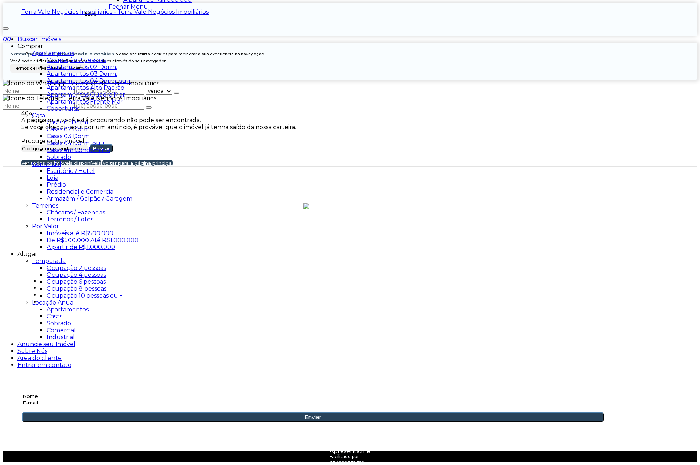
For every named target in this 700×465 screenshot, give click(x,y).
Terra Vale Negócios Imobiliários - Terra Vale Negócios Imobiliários (115, 11)
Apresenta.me (350, 450)
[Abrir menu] (6, 26)
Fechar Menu (128, 6)
